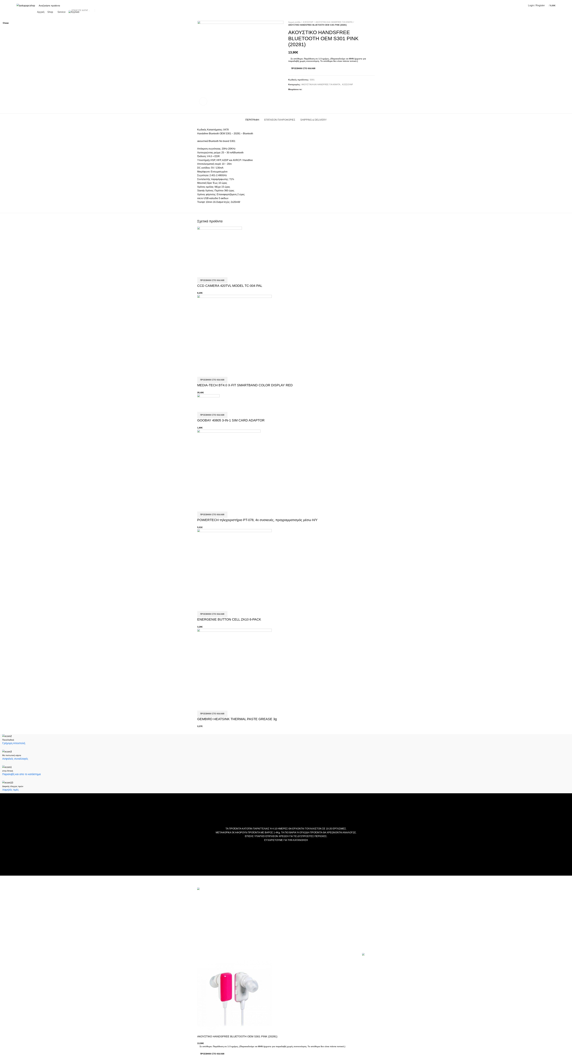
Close (6, 23)
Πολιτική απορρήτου (268, 918)
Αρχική (261, 896)
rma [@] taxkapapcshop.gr (233, 924)
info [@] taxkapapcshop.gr (223, 902)
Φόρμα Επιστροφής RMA (270, 922)
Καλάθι (261, 900)
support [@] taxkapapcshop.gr (213, 912)
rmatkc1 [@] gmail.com (209, 929)
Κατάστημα (263, 909)
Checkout (262, 905)
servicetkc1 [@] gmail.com (211, 917)
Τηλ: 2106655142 (206, 937)
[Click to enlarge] (203, 101)
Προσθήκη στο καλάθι (212, 1054)
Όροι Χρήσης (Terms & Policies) (273, 914)
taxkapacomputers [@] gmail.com (214, 907)
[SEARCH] (98, 5)
